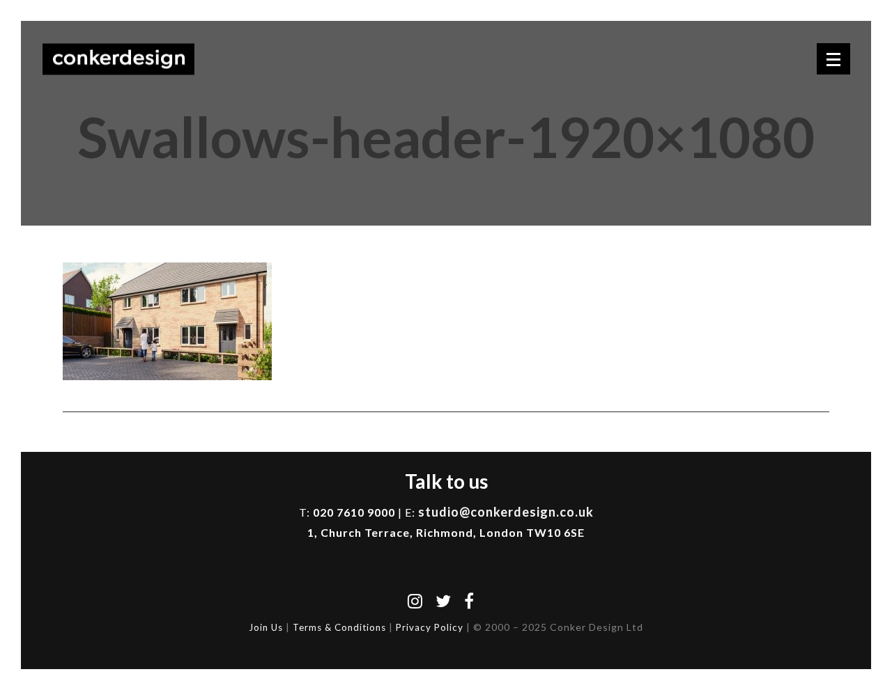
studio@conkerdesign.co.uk (506, 511)
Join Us (266, 627)
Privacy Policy (429, 627)
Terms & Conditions (339, 627)
